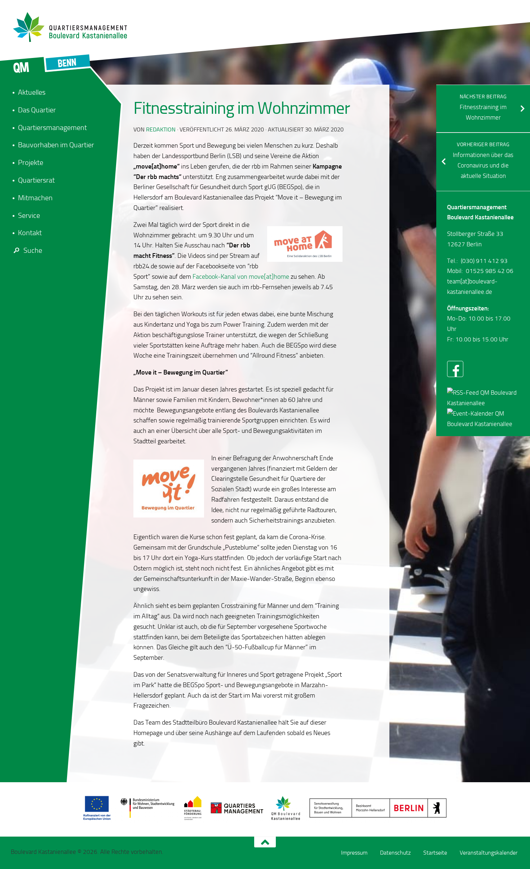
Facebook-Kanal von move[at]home (241, 277)
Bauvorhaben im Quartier (56, 144)
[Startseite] (74, 27)
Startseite (435, 852)
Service (29, 215)
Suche (32, 250)
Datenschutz (395, 852)
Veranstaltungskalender (488, 852)
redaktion (161, 129)
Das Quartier (37, 110)
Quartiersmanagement (52, 127)
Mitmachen (35, 197)
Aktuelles (31, 92)
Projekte (30, 162)
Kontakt (30, 232)
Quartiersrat (36, 180)
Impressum (354, 852)
